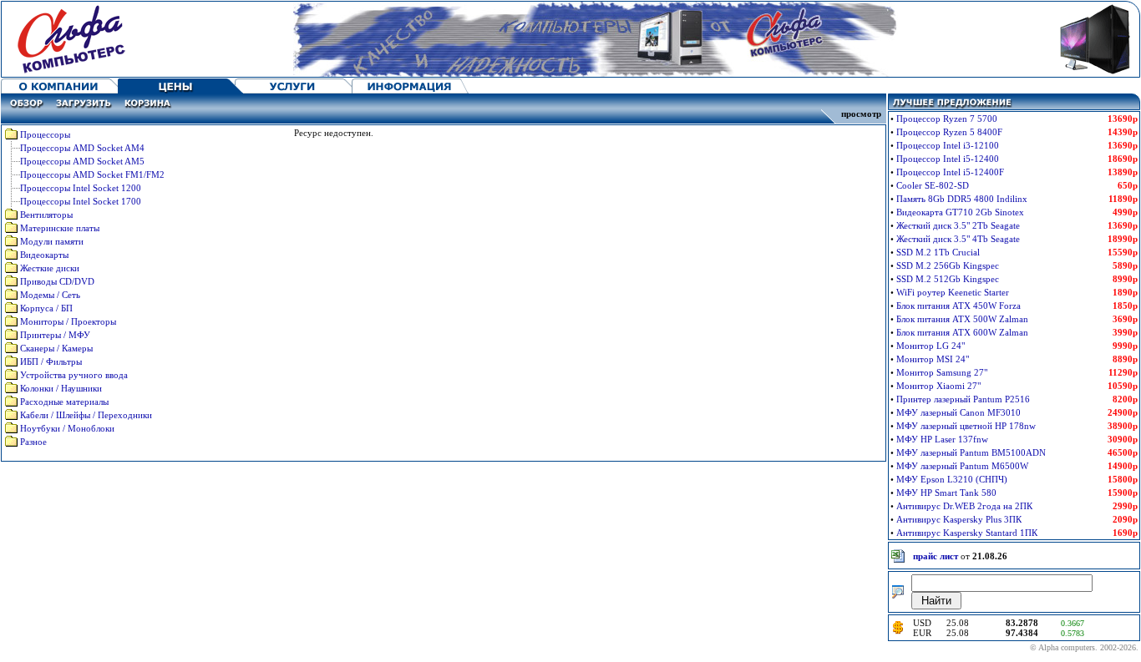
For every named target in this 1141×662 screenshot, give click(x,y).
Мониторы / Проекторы (68, 321)
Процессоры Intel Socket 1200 (80, 188)
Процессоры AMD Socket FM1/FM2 (92, 174)
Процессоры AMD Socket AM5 (82, 161)
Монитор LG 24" (930, 346)
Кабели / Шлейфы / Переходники (86, 415)
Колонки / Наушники (61, 388)
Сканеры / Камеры (56, 348)
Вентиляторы (46, 215)
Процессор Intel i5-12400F (950, 172)
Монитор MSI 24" (932, 359)
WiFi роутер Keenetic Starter (952, 292)
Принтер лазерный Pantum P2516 (963, 399)
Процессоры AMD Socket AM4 (82, 148)
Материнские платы (59, 228)
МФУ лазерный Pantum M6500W (962, 466)
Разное (33, 442)
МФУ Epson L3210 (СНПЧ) (951, 479)
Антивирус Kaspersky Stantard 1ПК (966, 533)
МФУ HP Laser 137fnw (942, 439)
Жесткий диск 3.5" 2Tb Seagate (958, 225)
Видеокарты (44, 255)
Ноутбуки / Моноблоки (67, 428)
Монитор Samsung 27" (941, 372)
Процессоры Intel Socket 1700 (80, 201)
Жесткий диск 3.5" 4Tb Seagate (958, 239)
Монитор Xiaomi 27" (938, 386)
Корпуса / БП (46, 308)
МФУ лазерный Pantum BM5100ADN (971, 452)
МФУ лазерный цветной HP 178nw (966, 426)
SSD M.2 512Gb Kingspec (947, 279)
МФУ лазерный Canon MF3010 (958, 412)
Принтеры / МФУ (55, 335)
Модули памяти (52, 241)
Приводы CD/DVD (57, 281)
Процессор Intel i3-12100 (947, 145)
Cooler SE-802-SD (932, 185)
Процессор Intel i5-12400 (947, 159)
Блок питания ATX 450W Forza (958, 306)
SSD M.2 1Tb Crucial (938, 252)
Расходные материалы (64, 402)
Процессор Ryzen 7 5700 (946, 119)
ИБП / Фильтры (51, 361)
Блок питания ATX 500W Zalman (962, 319)
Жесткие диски (49, 268)
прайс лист (935, 556)
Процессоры (45, 134)
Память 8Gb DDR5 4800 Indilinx (961, 199)
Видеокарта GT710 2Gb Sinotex (960, 212)
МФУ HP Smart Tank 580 (946, 493)
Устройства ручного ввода (74, 375)
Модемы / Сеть (50, 295)
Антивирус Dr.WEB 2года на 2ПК (964, 506)
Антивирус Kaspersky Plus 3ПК (959, 519)
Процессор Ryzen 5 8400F (949, 132)
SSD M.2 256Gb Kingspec (947, 265)
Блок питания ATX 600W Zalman (962, 332)
